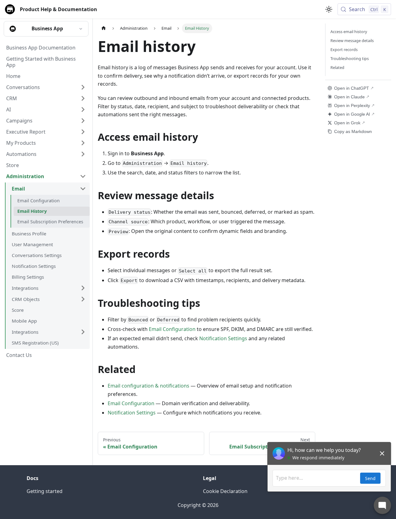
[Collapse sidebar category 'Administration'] (83, 176)
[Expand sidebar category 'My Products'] (83, 143)
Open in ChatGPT (351, 88)
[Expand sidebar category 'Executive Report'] (83, 132)
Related (337, 67)
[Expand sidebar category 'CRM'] (83, 98)
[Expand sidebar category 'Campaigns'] (83, 121)
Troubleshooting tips (349, 58)
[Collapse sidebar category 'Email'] (83, 189)
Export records (344, 49)
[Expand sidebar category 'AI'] (83, 109)
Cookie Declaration (225, 491)
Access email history (348, 31)
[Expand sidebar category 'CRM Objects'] (83, 299)
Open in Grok (347, 122)
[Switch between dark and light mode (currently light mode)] (329, 9)
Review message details (352, 40)
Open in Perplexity (352, 105)
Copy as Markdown (353, 131)
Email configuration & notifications (148, 385)
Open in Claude (349, 96)
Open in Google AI (352, 114)
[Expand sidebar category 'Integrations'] (83, 288)
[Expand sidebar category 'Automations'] (83, 154)
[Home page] (104, 28)
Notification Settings (223, 338)
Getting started (44, 491)
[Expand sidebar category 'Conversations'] (83, 87)
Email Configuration (172, 329)
